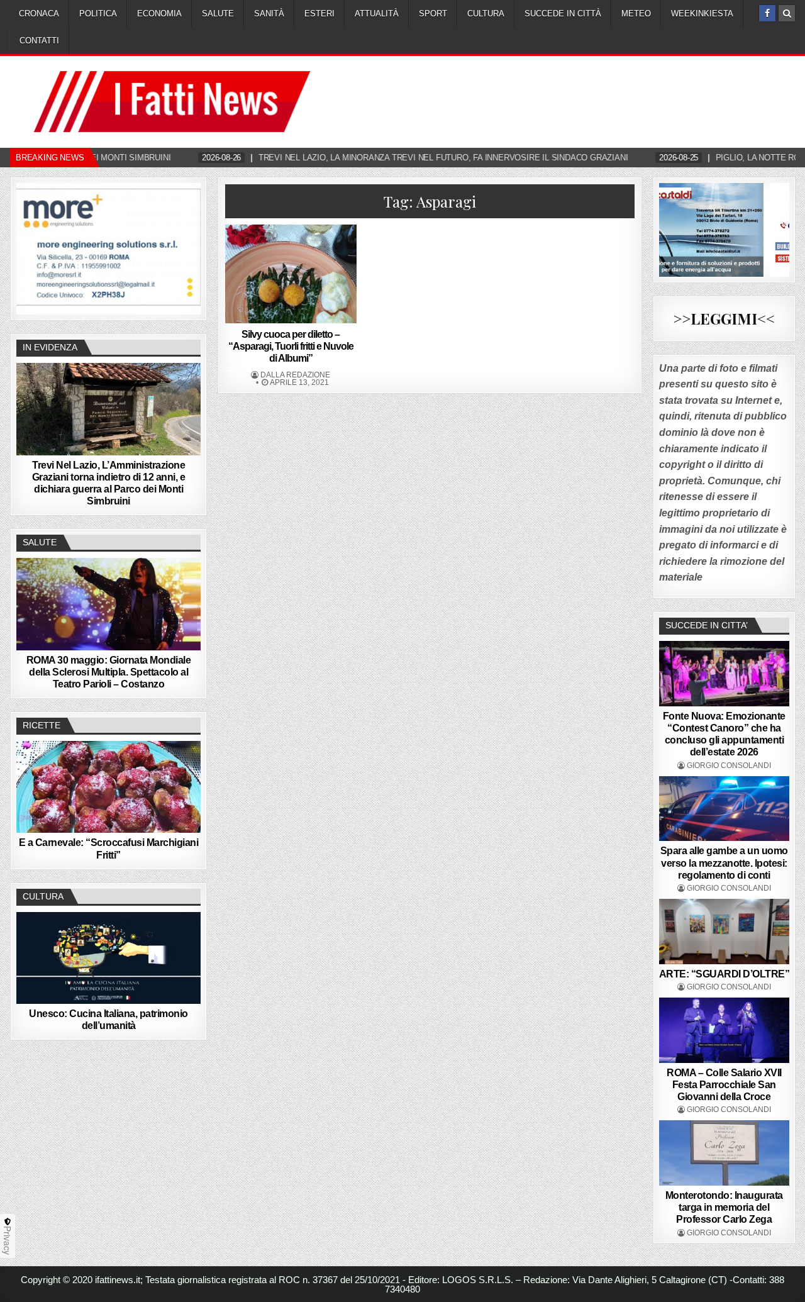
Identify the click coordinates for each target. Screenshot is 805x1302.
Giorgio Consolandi (729, 765)
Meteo (636, 13)
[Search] (787, 13)
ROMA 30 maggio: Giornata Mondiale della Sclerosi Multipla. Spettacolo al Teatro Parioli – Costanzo (108, 672)
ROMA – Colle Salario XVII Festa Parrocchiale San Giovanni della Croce (724, 1084)
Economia (159, 13)
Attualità (377, 13)
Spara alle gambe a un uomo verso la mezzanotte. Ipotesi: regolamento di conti (724, 862)
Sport (433, 13)
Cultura (485, 13)
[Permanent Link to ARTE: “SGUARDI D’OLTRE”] (724, 931)
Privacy (7, 1240)
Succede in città (563, 13)
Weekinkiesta (702, 13)
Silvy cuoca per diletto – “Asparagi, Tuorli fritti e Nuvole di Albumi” (290, 346)
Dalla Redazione (295, 375)
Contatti (39, 40)
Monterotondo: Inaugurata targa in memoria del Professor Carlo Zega (724, 1207)
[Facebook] (767, 13)
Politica (98, 13)
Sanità (269, 13)
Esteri (319, 13)
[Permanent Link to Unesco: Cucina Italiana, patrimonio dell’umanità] (108, 958)
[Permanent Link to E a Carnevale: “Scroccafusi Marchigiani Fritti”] (108, 787)
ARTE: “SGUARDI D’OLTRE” (724, 974)
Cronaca (39, 13)
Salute (218, 13)
